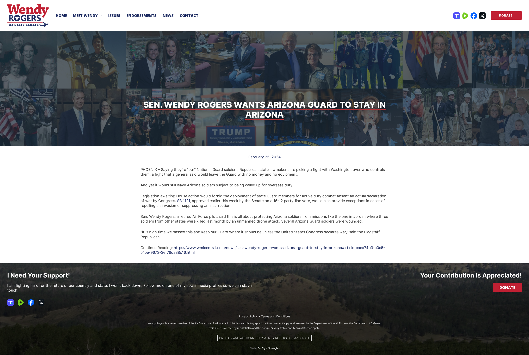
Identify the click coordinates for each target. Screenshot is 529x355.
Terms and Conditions (275, 316)
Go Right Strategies (269, 348)
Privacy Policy (248, 316)
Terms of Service (302, 328)
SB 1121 (183, 201)
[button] (100, 15)
